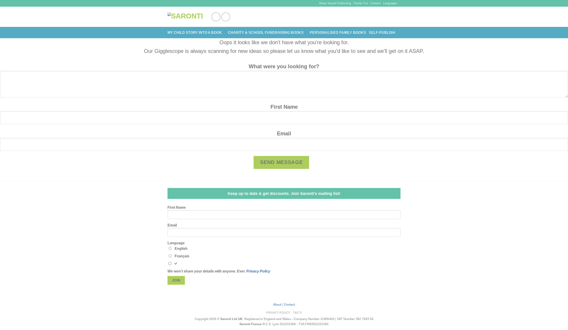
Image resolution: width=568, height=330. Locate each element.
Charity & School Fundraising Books (266, 32)
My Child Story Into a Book (195, 32)
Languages (390, 3)
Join (176, 280)
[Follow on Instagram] (225, 16)
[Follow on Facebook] (215, 16)
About (277, 304)
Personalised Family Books (338, 32)
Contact (376, 3)
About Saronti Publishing (335, 3)
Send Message (281, 162)
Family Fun (360, 3)
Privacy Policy (258, 271)
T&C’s (297, 312)
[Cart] (398, 17)
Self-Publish (382, 32)
